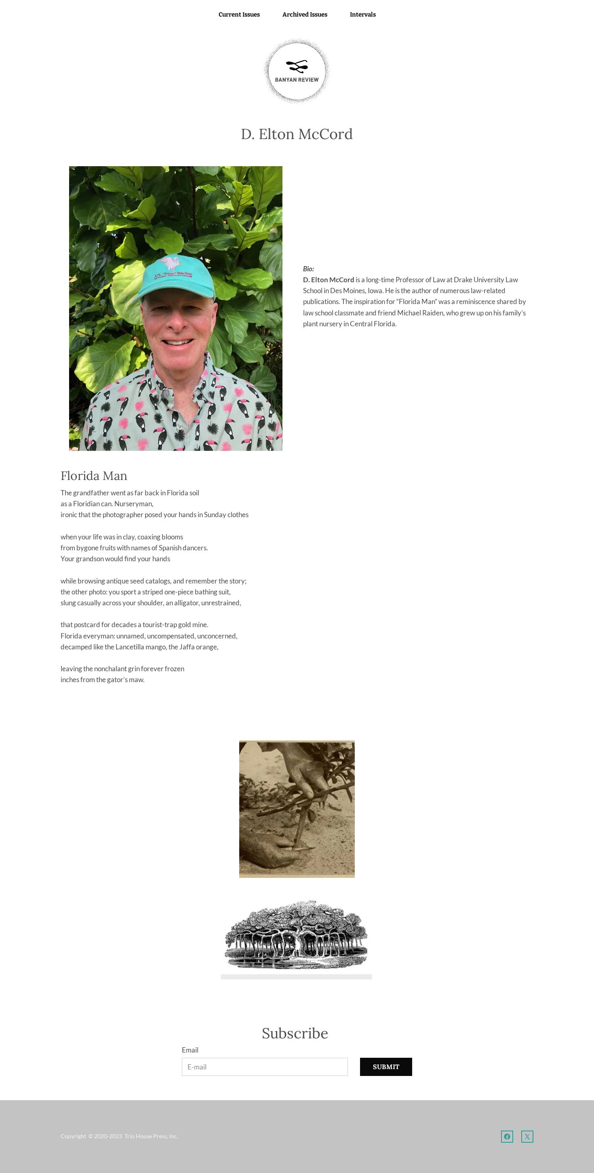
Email (190, 1050)
